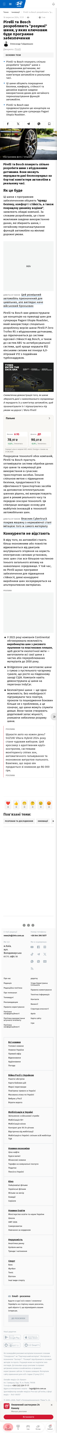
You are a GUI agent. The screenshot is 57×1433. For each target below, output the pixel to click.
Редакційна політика (13, 988)
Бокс (10, 1265)
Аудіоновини (14, 1061)
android (12, 1337)
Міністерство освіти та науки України (26, 1214)
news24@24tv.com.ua (14, 935)
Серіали (12, 1201)
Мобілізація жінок (17, 1124)
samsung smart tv (32, 1345)
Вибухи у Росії (15, 1098)
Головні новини (16, 1046)
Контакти (35, 999)
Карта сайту (36, 1018)
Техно (6, 12)
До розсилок (18, 1318)
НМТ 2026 (12, 1222)
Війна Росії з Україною (21, 1075)
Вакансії (34, 1004)
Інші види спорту (16, 1280)
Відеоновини (14, 1058)
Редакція (8, 983)
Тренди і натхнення (17, 1251)
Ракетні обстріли (16, 1079)
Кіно (10, 1181)
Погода (11, 1065)
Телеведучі (8, 997)
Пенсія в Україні (16, 1172)
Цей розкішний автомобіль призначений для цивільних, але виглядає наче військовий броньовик (23, 300)
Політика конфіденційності (12, 1013)
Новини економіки (19, 1148)
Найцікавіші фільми (18, 1185)
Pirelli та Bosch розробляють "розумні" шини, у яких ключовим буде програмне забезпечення (38, 12)
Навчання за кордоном (19, 1230)
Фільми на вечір (16, 1193)
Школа (11, 1218)
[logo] (19, 4)
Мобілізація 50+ (15, 1120)
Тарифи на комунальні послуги (23, 1164)
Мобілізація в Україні (20, 1112)
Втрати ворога (15, 1102)
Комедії (11, 1197)
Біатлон (12, 1276)
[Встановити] (28, 1411)
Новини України (16, 1050)
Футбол (11, 1268)
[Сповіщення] (53, 4)
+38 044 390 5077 (38, 935)
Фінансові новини (17, 1160)
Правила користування (14, 1007)
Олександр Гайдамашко (21, 44)
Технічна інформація (40, 995)
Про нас (7, 978)
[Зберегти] (49, 123)
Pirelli (18, 49)
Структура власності (40, 1009)
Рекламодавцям (11, 1002)
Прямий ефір (14, 1054)
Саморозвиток (15, 1226)
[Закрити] (51, 1405)
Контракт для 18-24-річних (21, 1127)
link (32, 946)
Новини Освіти (16, 1210)
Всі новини (14, 1042)
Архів (33, 1014)
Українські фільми (17, 1189)
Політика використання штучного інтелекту (14, 1019)
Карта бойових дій (17, 1083)
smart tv (12, 1345)
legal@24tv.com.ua (37, 1389)
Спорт (11, 1261)
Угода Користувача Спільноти (39, 984)
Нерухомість (15, 1239)
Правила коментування (41, 990)
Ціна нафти (13, 1152)
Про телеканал (10, 993)
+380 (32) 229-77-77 (20, 1386)
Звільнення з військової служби (23, 1116)
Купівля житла (15, 1247)
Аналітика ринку (16, 1243)
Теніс (10, 1272)
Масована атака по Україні (21, 1094)
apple (32, 1337)
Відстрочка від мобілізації (20, 1131)
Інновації (16, 12)
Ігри (32, 1023)
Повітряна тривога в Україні (22, 1091)
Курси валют (14, 1156)
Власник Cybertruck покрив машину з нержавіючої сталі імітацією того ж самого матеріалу (27, 522)
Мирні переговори (17, 1087)
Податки (12, 1168)
